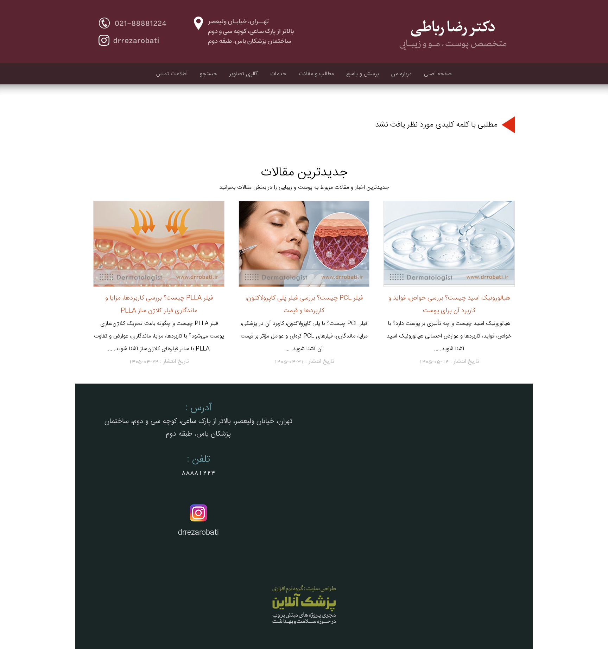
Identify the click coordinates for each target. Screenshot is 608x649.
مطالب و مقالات (316, 74)
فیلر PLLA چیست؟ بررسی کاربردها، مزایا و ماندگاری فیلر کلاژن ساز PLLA (159, 304)
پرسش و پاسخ (362, 74)
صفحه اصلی (438, 74)
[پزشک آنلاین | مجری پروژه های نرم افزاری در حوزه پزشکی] (304, 625)
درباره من (401, 74)
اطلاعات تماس (172, 74)
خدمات (278, 74)
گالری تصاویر (243, 74)
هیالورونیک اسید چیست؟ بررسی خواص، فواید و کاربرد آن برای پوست (449, 304)
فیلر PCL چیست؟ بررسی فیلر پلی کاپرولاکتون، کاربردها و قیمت (304, 304)
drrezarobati (198, 532)
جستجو (208, 74)
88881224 (198, 472)
